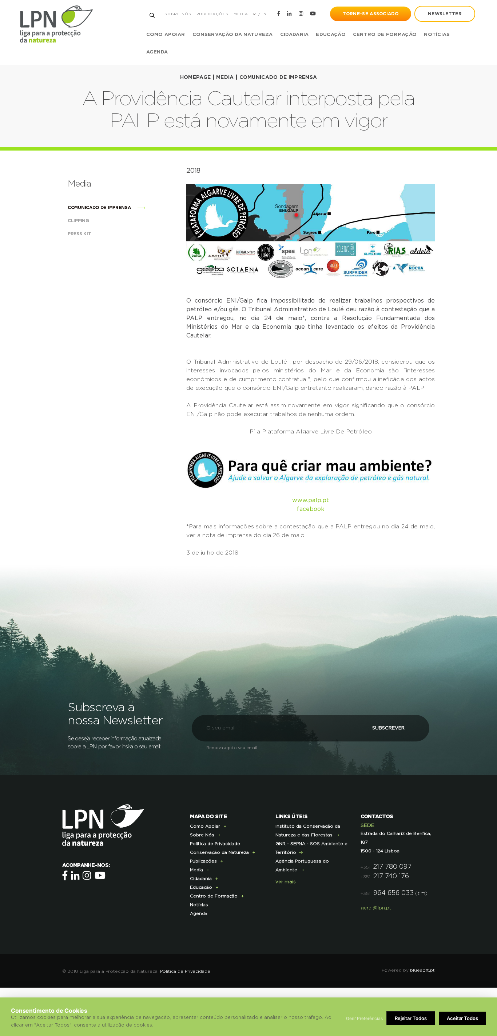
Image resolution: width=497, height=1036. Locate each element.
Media (241, 14)
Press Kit (80, 234)
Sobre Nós (177, 14)
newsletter (445, 14)
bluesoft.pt (422, 970)
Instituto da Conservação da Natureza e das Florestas (307, 830)
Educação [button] (330, 34)
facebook (311, 509)
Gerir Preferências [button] (364, 1018)
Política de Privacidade (215, 843)
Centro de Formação (385, 34)
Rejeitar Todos (411, 1018)
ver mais (285, 882)
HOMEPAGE (195, 77)
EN (264, 14)
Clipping (79, 221)
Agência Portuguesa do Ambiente (302, 865)
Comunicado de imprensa (278, 77)
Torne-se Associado (370, 14)
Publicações (212, 14)
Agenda (157, 52)
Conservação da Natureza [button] (232, 34)
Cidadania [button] (294, 34)
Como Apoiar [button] (165, 34)
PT (255, 14)
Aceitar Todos (462, 1018)
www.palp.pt (310, 500)
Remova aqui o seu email (231, 748)
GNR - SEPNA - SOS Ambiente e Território (311, 848)
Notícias (437, 34)
